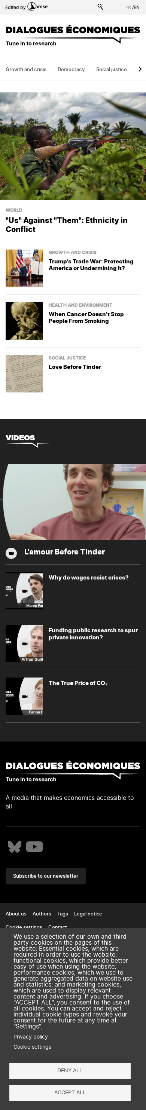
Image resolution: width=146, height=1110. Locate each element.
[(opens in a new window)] (15, 847)
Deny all (69, 1070)
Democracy (71, 69)
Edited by (15, 7)
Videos (20, 437)
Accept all (70, 1092)
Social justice (111, 69)
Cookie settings (32, 1047)
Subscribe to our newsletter (45, 876)
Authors (42, 914)
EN (137, 7)
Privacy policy (30, 1037)
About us (16, 914)
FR (128, 7)
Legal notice (88, 914)
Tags (62, 914)
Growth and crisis (26, 69)
